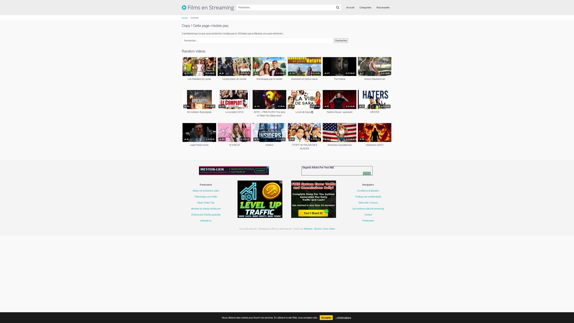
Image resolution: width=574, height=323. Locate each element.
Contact (368, 214)
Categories (365, 7)
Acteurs (374, 202)
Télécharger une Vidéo (205, 196)
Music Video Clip (205, 202)
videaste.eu (206, 220)
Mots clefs (363, 202)
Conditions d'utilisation (368, 190)
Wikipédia (308, 228)
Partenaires (368, 220)
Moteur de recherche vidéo (206, 190)
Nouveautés (383, 7)
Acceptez (326, 317)
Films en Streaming (210, 7)
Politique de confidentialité (368, 196)
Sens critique (329, 228)
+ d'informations (343, 317)
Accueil (350, 7)
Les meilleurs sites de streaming (368, 208)
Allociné (317, 228)
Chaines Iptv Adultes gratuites (206, 214)
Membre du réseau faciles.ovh (206, 208)
